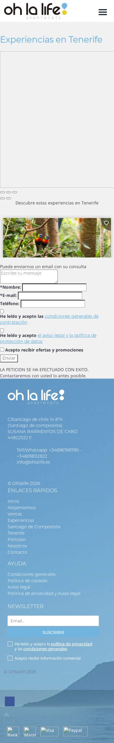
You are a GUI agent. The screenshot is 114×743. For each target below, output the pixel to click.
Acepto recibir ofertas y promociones (44, 350)
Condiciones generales (32, 574)
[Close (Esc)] (2, 192)
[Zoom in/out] (14, 192)
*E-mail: (8, 295)
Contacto (17, 552)
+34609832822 (32, 456)
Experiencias (21, 520)
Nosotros (17, 546)
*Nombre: (10, 287)
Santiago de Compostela (34, 527)
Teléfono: (9, 303)
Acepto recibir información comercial (48, 658)
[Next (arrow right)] (8, 198)
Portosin (17, 539)
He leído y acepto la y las (53, 646)
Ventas (15, 514)
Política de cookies (27, 580)
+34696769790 (64, 450)
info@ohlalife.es (33, 462)
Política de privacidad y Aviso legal (44, 593)
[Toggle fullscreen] (8, 192)
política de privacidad (71, 643)
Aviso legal (19, 587)
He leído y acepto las (49, 319)
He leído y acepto (48, 338)
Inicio (13, 501)
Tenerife (16, 533)
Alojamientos (22, 507)
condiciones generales (45, 648)
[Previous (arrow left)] (2, 198)
